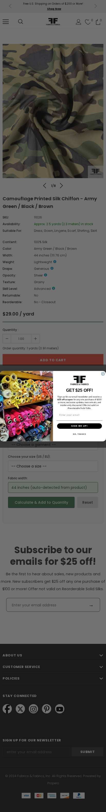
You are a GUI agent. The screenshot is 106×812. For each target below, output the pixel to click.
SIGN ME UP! (79, 426)
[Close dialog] (103, 373)
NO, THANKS (79, 434)
